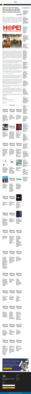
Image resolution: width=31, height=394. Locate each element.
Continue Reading (4, 23)
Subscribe (8, 387)
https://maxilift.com (4, 103)
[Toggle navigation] (3, 4)
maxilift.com (4, 72)
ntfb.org (14, 71)
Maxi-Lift (16, 17)
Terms (17, 376)
